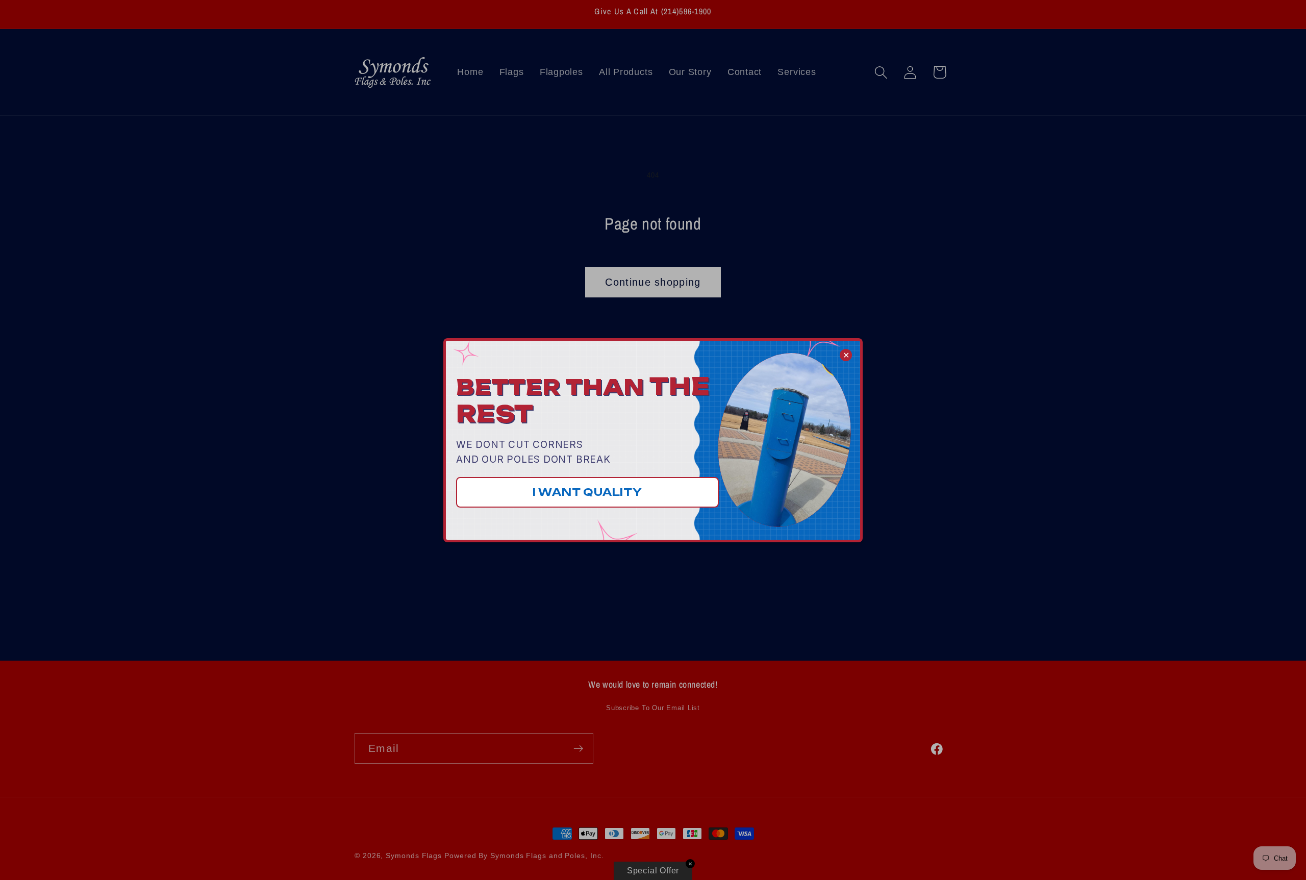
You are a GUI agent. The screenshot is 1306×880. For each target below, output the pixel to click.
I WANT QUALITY (587, 492)
